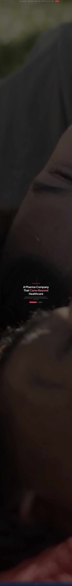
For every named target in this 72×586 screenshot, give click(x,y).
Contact (52, 1)
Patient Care (35, 1)
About (47, 1)
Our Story (40, 302)
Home (20, 1)
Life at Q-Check (43, 1)
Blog (49, 1)
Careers (39, 1)
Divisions (32, 1)
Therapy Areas (24, 1)
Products (29, 1)
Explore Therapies (33, 302)
